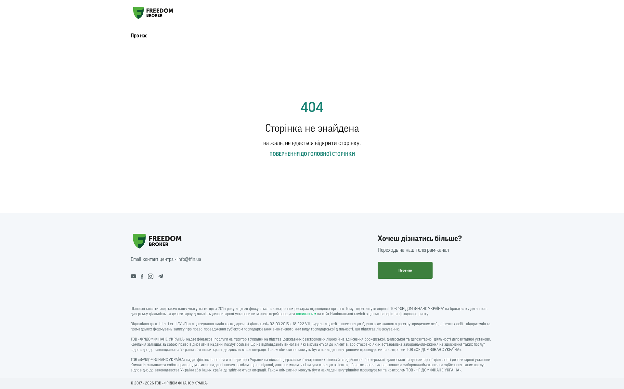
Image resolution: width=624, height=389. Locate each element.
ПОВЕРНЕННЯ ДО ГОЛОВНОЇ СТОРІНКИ (312, 154)
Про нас (139, 35)
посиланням (306, 314)
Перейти (405, 270)
